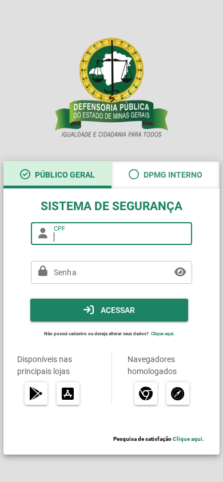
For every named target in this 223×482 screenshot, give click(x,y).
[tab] (57, 174)
